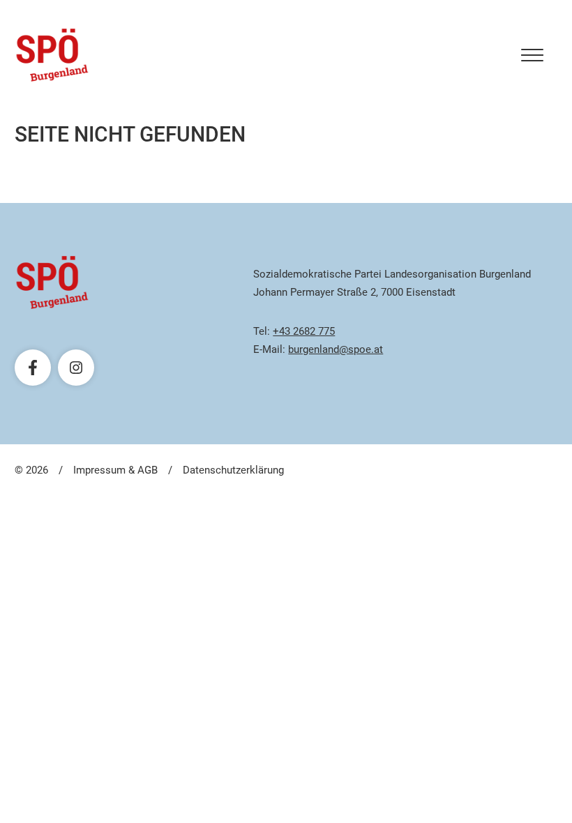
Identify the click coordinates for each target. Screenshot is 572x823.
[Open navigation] (532, 55)
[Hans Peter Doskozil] (52, 55)
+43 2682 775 (304, 331)
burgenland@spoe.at (335, 349)
